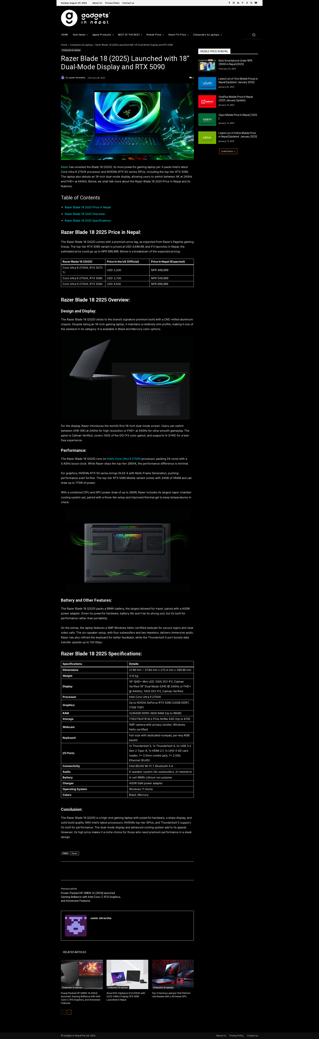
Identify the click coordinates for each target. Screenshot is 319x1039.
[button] (253, 34)
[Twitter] (251, 3)
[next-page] (69, 1012)
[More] (122, 871)
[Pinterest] (242, 3)
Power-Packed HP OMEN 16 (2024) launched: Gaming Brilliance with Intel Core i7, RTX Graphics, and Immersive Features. (91, 896)
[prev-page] (63, 1012)
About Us (221, 1035)
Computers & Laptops (81, 44)
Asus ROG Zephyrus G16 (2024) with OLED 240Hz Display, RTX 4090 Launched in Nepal (126, 996)
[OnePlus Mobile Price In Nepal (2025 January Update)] (207, 101)
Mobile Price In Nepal (214, 51)
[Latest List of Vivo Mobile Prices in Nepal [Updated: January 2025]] (207, 83)
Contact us (252, 1035)
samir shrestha (77, 77)
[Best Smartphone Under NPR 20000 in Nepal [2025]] (207, 65)
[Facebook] (229, 3)
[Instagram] (233, 3)
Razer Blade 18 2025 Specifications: (88, 220)
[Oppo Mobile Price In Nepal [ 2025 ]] (207, 119)
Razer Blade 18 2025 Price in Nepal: (88, 207)
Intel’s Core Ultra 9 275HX (123, 458)
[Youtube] (256, 3)
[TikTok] (247, 3)
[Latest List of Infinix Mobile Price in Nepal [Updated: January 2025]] (207, 137)
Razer (65, 167)
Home (64, 44)
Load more (227, 151)
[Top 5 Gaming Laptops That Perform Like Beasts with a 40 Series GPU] (173, 974)
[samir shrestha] (63, 77)
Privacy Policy (236, 1035)
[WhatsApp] (113, 871)
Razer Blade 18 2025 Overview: (85, 214)
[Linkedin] (238, 3)
